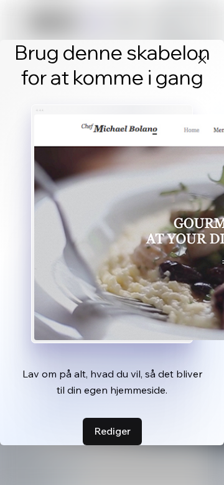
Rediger (112, 431)
